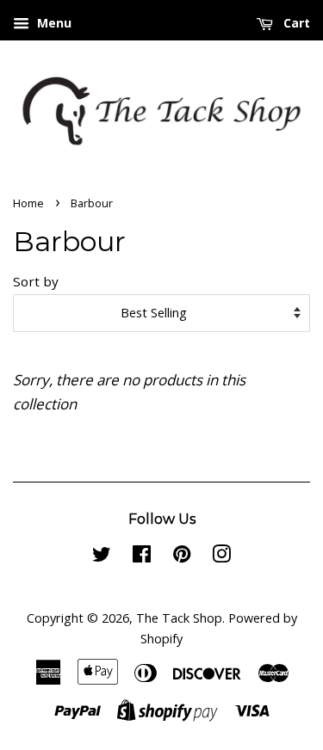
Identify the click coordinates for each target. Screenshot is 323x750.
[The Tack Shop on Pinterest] (181, 557)
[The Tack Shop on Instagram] (221, 557)
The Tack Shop (179, 618)
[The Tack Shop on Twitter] (101, 557)
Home (28, 203)
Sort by (36, 281)
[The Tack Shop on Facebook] (142, 557)
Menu (52, 23)
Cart (295, 23)
